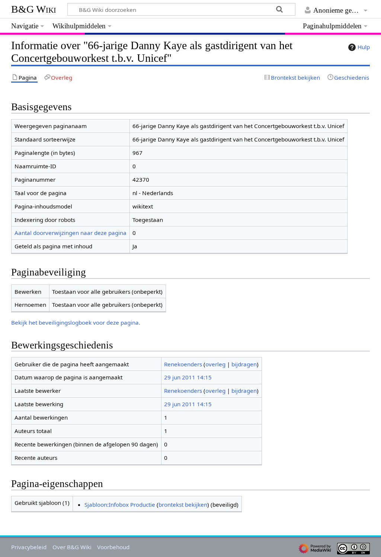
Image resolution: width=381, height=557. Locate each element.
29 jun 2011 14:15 (188, 377)
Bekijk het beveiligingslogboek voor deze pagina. (75, 322)
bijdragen (244, 364)
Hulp (364, 47)
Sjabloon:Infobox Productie (119, 504)
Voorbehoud (113, 547)
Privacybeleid (29, 547)
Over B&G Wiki (72, 547)
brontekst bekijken (183, 504)
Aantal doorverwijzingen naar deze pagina (71, 232)
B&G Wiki (33, 9)
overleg (215, 364)
